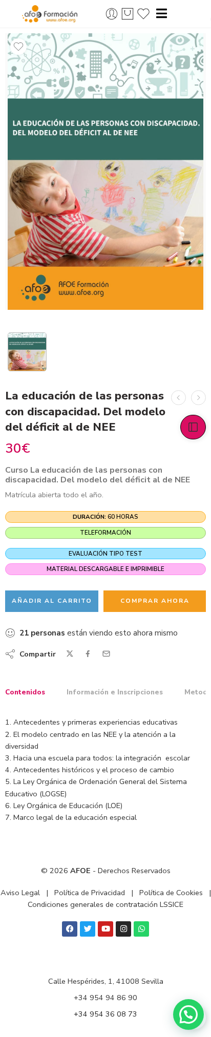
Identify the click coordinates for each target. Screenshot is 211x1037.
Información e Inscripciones (115, 692)
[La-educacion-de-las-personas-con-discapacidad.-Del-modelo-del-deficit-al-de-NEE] (105, 171)
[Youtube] (105, 929)
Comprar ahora (154, 601)
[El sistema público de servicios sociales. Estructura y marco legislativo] (198, 397)
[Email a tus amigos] (106, 653)
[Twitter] (87, 929)
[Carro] (127, 14)
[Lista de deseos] (18, 46)
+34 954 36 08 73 (105, 1014)
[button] (188, 1014)
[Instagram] (123, 929)
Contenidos (25, 692)
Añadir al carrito (52, 601)
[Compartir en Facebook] (88, 654)
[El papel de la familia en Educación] (178, 397)
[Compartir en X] (70, 654)
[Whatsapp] (141, 929)
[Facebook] (69, 929)
